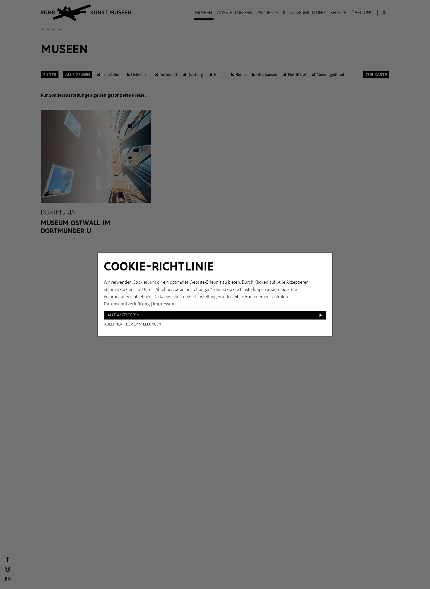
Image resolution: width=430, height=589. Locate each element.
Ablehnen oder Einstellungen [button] (132, 324)
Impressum (164, 304)
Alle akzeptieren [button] (123, 315)
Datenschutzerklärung (127, 304)
